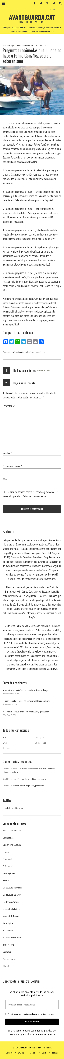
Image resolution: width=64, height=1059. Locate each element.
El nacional (7, 859)
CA (50, 9)
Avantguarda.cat (32, 17)
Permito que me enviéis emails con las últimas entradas (31, 1013)
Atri (37, 45)
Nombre (7, 453)
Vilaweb (6, 966)
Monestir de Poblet (11, 916)
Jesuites (6, 880)
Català (44, 1052)
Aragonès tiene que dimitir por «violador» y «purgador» (26, 711)
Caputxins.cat (8, 837)
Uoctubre (7, 748)
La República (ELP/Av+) (12, 894)
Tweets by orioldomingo (13, 807)
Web (5, 479)
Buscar (59, 3)
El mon (6, 851)
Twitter (40, 3)
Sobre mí (9, 1052)
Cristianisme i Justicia (12, 844)
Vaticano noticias (10, 958)
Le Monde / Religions (11, 909)
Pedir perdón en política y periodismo (32, 779)
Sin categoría (40, 742)
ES (54, 9)
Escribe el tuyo (43, 370)
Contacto (33, 1052)
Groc (5, 742)
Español (55, 1052)
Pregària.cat (8, 930)
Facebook (34, 3)
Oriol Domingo (8, 45)
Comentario (9, 406)
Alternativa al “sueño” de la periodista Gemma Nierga (25, 690)
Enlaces (21, 1052)
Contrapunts (40, 737)
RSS (46, 3)
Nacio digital (8, 923)
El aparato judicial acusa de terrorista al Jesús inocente (26, 700)
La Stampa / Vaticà (11, 901)
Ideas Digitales (9, 873)
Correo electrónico (12, 466)
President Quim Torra (12, 937)
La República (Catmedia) (13, 887)
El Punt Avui (8, 866)
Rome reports (8, 944)
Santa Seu (7, 951)
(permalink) (39, 351)
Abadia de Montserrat (12, 830)
